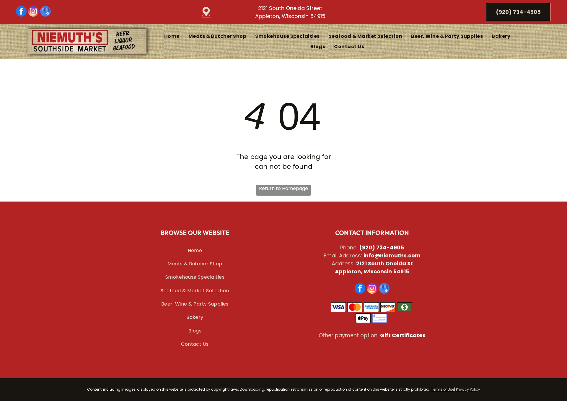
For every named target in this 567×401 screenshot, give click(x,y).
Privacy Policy (468, 389)
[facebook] (21, 12)
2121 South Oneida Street (290, 8)
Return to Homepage (283, 188)
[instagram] (33, 12)
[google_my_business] (45, 12)
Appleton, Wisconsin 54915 (290, 16)
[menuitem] (172, 36)
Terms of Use (442, 389)
